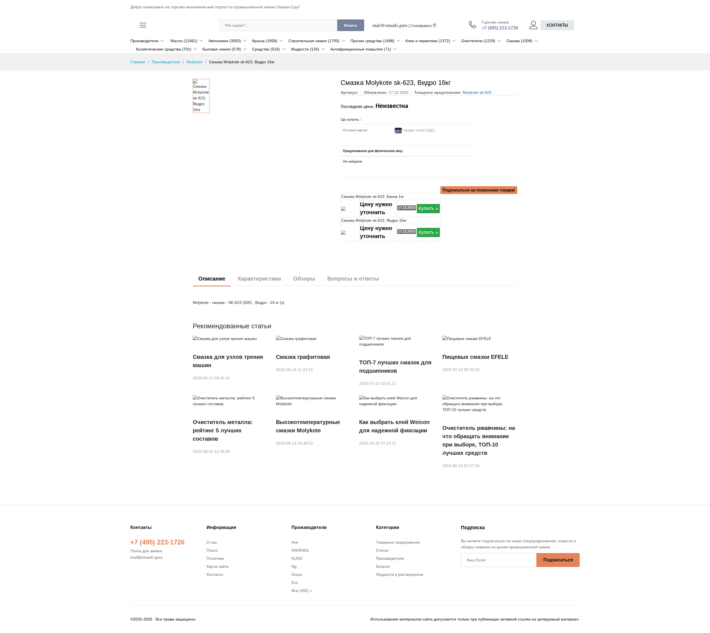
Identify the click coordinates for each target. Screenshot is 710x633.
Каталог (383, 566)
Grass (296, 574)
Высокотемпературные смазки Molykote (308, 426)
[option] (201, 96)
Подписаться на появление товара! (479, 190)
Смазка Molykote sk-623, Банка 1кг (372, 196)
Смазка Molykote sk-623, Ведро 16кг (374, 220)
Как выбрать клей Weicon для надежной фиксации (394, 426)
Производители (144, 41)
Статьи (382, 550)
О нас (212, 542)
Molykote (194, 62)
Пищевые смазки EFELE (475, 357)
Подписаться (558, 560)
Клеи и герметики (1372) (427, 41)
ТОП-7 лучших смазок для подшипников (395, 366)
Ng (293, 566)
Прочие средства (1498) (372, 41)
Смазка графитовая (303, 357)
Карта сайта (218, 566)
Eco (294, 582)
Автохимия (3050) (225, 41)
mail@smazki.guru (389, 25)
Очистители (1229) (478, 41)
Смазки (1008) (519, 41)
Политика (215, 558)
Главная (137, 62)
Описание (211, 279)
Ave (294, 542)
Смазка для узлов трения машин (228, 361)
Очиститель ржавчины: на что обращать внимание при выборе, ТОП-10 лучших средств (478, 440)
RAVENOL (300, 550)
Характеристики (259, 279)
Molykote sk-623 (477, 92)
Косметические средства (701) (163, 49)
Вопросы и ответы (353, 279)
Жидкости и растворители (399, 574)
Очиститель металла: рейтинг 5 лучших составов (223, 430)
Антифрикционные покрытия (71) (360, 49)
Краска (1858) (264, 41)
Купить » (428, 208)
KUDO (297, 558)
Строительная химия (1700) (313, 41)
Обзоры (304, 279)
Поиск (212, 550)
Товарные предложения (398, 542)
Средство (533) (266, 49)
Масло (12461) (184, 41)
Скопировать (422, 26)
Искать (350, 25)
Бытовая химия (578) (221, 49)
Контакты (557, 25)
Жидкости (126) (305, 49)
